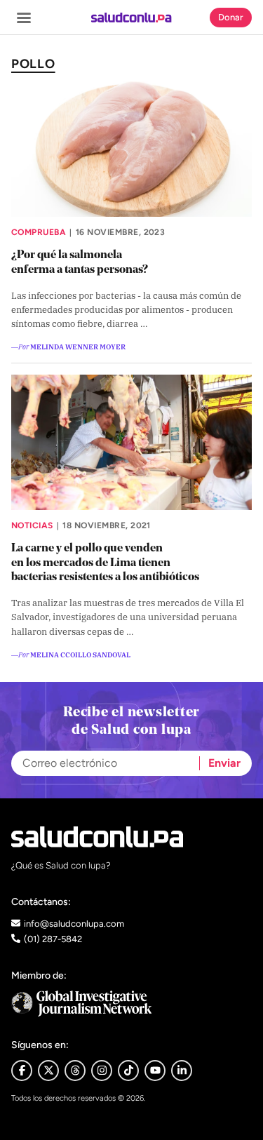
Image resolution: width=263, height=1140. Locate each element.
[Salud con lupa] (131, 17)
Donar (230, 17)
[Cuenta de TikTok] (128, 1070)
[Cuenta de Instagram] (101, 1070)
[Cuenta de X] (48, 1070)
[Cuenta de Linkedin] (181, 1070)
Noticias (32, 525)
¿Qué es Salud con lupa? (61, 865)
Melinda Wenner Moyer (78, 346)
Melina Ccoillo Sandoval (80, 654)
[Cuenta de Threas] (75, 1070)
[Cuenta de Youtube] (155, 1070)
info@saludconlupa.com (74, 923)
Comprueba (38, 232)
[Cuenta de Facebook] (131, 1004)
